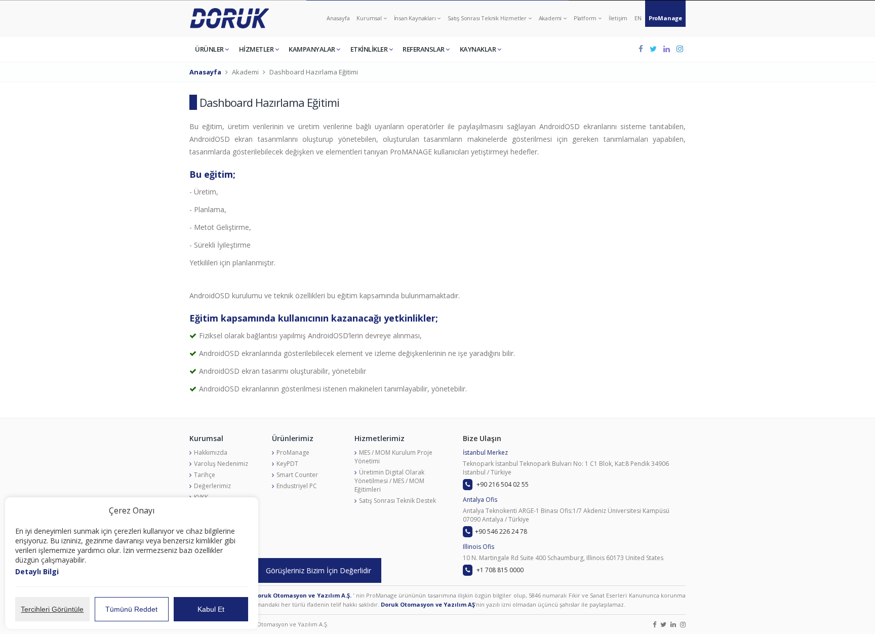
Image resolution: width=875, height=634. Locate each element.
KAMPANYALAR (312, 49)
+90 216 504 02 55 (502, 484)
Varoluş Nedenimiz (221, 463)
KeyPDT (287, 463)
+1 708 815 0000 (499, 570)
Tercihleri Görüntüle (52, 609)
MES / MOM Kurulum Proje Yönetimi (393, 456)
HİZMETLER (257, 49)
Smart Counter (297, 474)
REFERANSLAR (424, 49)
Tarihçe (204, 474)
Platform (586, 18)
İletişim (618, 18)
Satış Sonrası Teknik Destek (397, 500)
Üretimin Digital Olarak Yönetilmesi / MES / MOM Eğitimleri (389, 481)
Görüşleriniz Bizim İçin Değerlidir (318, 570)
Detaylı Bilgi (37, 571)
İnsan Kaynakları (415, 18)
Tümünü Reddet (131, 609)
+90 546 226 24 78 (501, 531)
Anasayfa (338, 18)
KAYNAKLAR (478, 49)
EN (638, 18)
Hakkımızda (210, 452)
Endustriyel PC (296, 486)
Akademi (551, 18)
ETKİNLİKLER (369, 49)
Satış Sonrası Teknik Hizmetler (488, 18)
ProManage (665, 18)
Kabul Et (210, 609)
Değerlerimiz (212, 486)
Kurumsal (369, 18)
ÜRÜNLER (210, 49)
